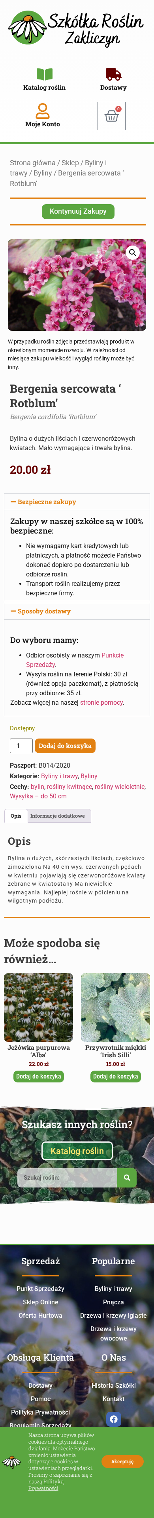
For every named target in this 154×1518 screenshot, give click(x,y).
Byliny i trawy (59, 776)
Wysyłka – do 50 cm (38, 796)
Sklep (70, 163)
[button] (133, 253)
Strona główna (33, 163)
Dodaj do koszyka (65, 745)
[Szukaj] (127, 1177)
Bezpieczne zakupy (47, 501)
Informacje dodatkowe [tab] (57, 816)
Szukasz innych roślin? (77, 1124)
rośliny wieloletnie (120, 786)
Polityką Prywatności (46, 1485)
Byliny (43, 173)
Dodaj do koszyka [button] (38, 1076)
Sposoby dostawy (44, 611)
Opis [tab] (16, 816)
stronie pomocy (101, 702)
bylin (37, 786)
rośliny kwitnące (69, 786)
